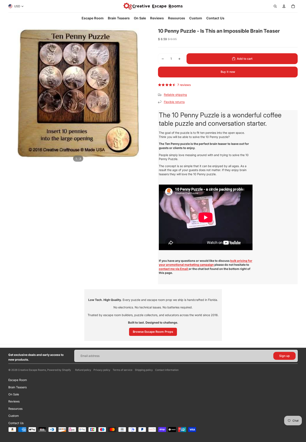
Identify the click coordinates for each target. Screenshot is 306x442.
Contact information (167, 369)
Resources (15, 408)
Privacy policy (101, 369)
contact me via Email (174, 269)
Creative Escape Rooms (32, 369)
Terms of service (122, 369)
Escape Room (17, 380)
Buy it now (228, 71)
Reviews (14, 401)
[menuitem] (93, 18)
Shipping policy (144, 369)
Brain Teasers (17, 387)
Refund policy (83, 369)
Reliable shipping (175, 94)
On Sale (13, 394)
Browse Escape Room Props (153, 331)
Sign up (284, 356)
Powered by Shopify (59, 369)
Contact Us (16, 423)
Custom (13, 415)
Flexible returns (174, 102)
